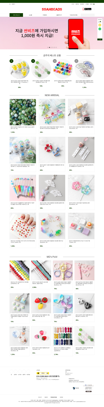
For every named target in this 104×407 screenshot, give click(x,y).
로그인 (73, 4)
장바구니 (99, 22)
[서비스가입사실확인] (80, 381)
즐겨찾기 (13, 4)
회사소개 (39, 397)
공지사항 (19, 374)
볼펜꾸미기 (59, 15)
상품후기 (24, 374)
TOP (100, 39)
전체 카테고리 (16, 15)
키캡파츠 (45, 15)
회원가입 (77, 4)
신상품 (30, 15)
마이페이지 (100, 19)
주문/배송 (28, 374)
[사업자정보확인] (55, 400)
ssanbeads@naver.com (81, 401)
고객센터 (87, 4)
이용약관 (61, 397)
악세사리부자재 (73, 15)
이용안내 (46, 397)
